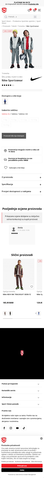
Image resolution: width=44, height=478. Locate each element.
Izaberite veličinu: (10, 110)
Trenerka (21, 26)
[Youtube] (17, 428)
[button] (22, 167)
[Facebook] (4, 428)
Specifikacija (7, 184)
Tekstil (13, 26)
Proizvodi (6, 26)
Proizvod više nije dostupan (14, 136)
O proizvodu (7, 177)
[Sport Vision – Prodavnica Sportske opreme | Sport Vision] (4, 10)
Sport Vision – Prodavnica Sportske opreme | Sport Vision (21, 22)
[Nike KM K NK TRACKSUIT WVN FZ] (18, 274)
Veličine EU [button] (6, 114)
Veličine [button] (14, 114)
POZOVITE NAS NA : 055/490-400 (23, 2)
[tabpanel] (22, 49)
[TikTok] (24, 428)
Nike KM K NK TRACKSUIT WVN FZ (17, 294)
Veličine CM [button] (23, 114)
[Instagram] (10, 428)
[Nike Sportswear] (39, 313)
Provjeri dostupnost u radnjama (16, 191)
